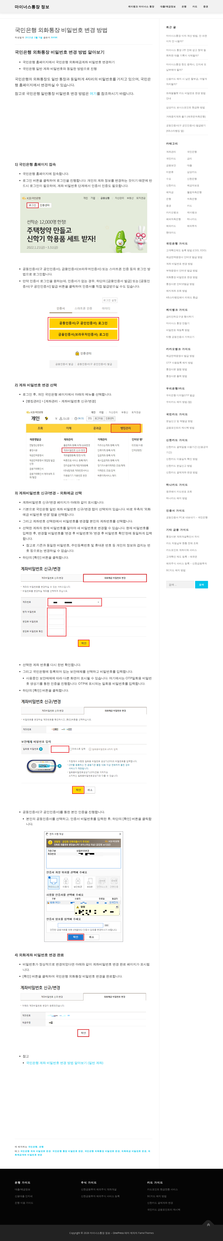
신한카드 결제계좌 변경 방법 (182, 472)
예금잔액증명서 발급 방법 (180, 355)
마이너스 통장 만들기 (178, 323)
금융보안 (171, 165)
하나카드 (192, 219)
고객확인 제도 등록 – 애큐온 (181, 556)
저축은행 (192, 198)
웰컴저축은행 (194, 192)
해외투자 (192, 225)
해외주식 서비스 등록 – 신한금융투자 (186, 563)
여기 (93, 93)
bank (54, 37)
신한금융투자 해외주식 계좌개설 (99, 1189)
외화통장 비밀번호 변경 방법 (182, 277)
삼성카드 (192, 172)
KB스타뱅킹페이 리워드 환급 (182, 297)
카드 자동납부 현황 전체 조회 (182, 543)
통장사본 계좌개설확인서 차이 (182, 536)
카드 (195, 6)
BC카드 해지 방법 (176, 570)
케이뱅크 (192, 212)
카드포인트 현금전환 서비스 (162, 1189)
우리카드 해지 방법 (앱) (179, 401)
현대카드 (171, 232)
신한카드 (171, 185)
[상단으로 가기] (208, 1224)
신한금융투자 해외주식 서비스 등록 (100, 1196)
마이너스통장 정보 (32, 7)
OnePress (118, 1233)
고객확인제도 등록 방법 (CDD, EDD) (186, 250)
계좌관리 (171, 151)
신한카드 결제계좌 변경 (160, 1202)
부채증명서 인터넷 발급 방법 (182, 270)
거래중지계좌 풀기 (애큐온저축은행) (186, 116)
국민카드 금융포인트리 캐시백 (163, 1209)
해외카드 (171, 225)
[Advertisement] (83, 129)
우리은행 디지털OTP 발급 (180, 395)
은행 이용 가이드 (24, 1202)
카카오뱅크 (172, 212)
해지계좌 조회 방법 (176, 290)
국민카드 (171, 158)
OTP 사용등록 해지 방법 (179, 362)
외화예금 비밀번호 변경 (134, 1151)
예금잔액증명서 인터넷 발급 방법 (184, 257)
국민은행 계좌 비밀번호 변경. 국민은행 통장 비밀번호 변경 (51, 1151)
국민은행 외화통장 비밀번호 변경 (102, 1151)
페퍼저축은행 (173, 219)
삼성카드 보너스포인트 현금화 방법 (185, 107)
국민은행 (33, 1146)
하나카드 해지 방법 (176, 498)
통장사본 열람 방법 (176, 369)
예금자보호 (193, 185)
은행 (184, 6)
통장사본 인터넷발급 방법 (180, 284)
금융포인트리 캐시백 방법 (180, 427)
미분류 (170, 172)
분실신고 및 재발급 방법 (179, 421)
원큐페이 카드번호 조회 (179, 491)
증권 (205, 6)
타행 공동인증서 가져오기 (180, 336)
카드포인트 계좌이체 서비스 (181, 550)
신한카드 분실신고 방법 (179, 465)
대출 (189, 165)
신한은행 (192, 178)
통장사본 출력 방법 (176, 376)
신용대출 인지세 (24, 1196)
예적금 (170, 192)
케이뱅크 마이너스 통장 (141, 6)
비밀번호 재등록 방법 (178, 330)
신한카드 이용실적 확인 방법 (182, 459)
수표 (168, 178)
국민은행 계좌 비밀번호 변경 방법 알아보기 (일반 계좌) (64, 1063)
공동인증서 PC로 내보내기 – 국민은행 (187, 517)
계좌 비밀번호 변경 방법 (179, 263)
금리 (189, 158)
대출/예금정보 (168, 6)
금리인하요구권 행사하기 (180, 316)
